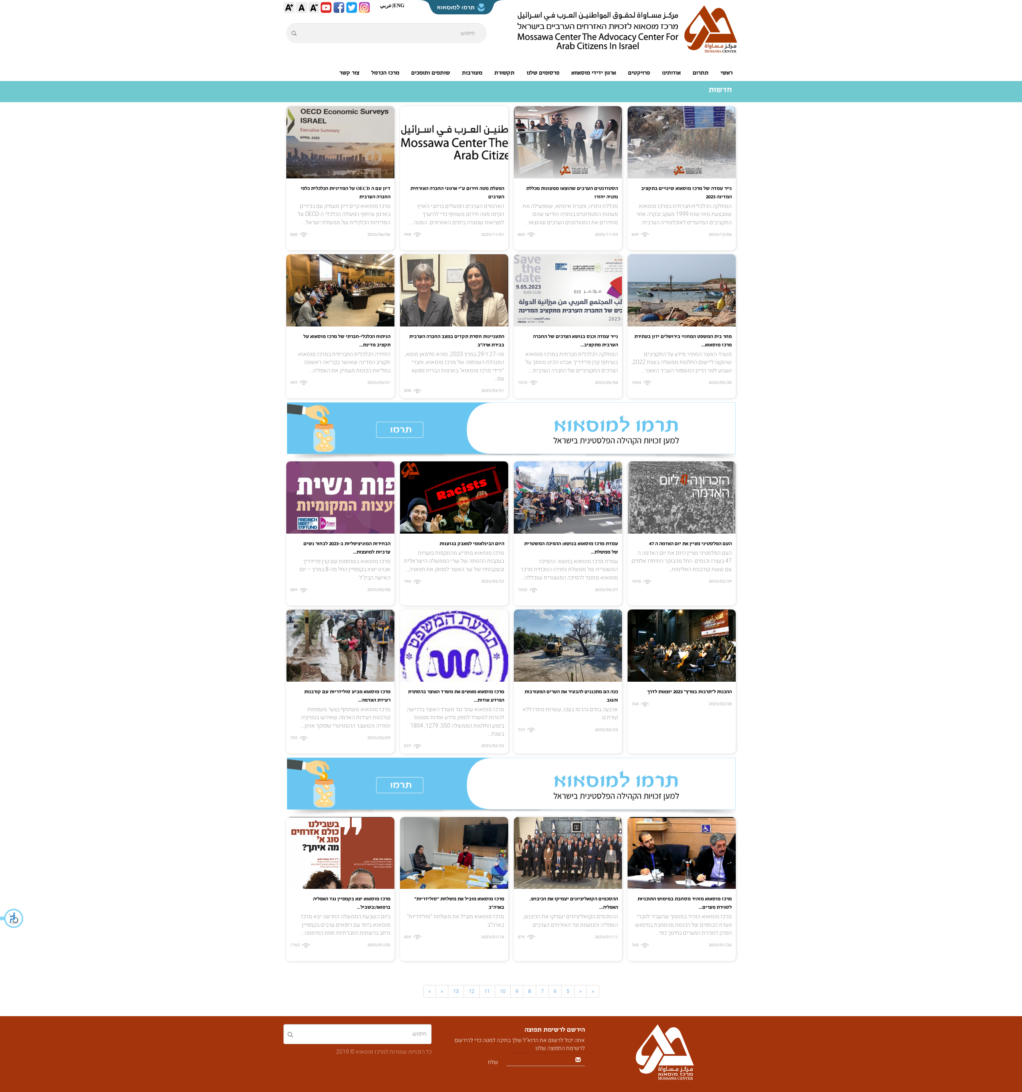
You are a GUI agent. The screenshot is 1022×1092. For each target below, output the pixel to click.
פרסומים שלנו (543, 72)
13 (456, 991)
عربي (386, 5)
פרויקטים (639, 72)
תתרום (701, 72)
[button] (12, 918)
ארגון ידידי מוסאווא (593, 72)
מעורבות (472, 72)
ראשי (727, 72)
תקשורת (504, 72)
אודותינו (671, 72)
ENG (398, 5)
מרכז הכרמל (385, 72)
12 (471, 991)
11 (487, 991)
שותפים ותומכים (430, 72)
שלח (493, 1062)
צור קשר (349, 72)
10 (502, 991)
